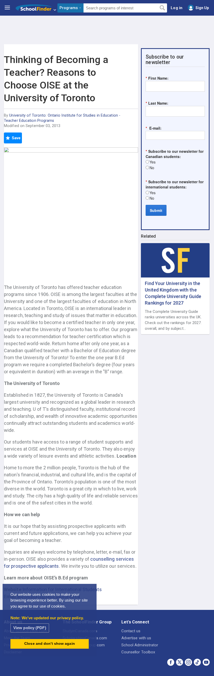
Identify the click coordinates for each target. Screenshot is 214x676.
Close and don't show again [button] (49, 644)
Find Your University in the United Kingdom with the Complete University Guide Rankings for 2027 (173, 293)
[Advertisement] (107, 30)
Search (162, 8)
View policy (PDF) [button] (29, 628)
